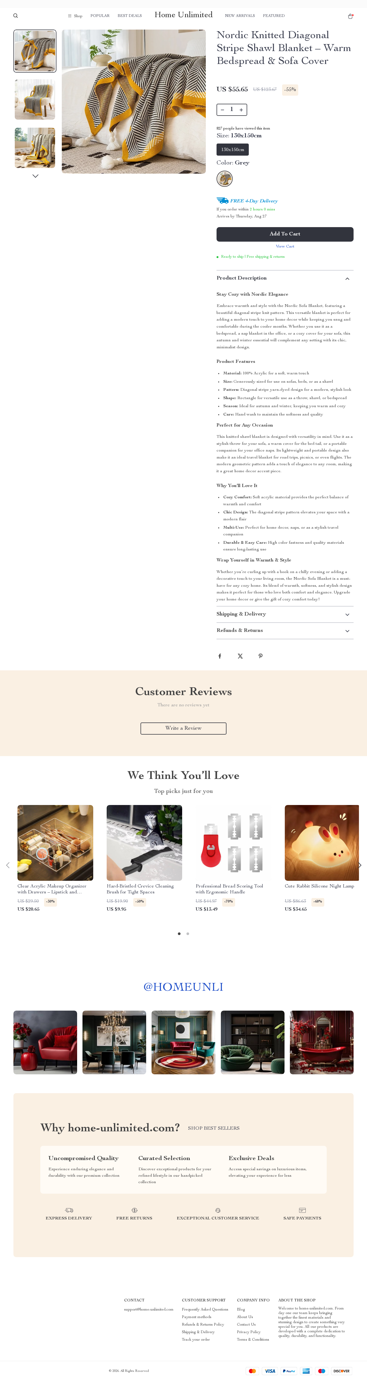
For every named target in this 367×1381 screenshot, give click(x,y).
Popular (100, 16)
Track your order (196, 1340)
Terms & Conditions (253, 1340)
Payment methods (196, 1317)
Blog (241, 1310)
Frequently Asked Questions (205, 1310)
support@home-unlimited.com (149, 1310)
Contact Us (246, 1325)
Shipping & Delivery (198, 1332)
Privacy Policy (249, 1332)
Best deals (130, 16)
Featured (274, 16)
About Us (245, 1317)
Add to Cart (285, 234)
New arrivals (240, 16)
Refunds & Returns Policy (203, 1325)
